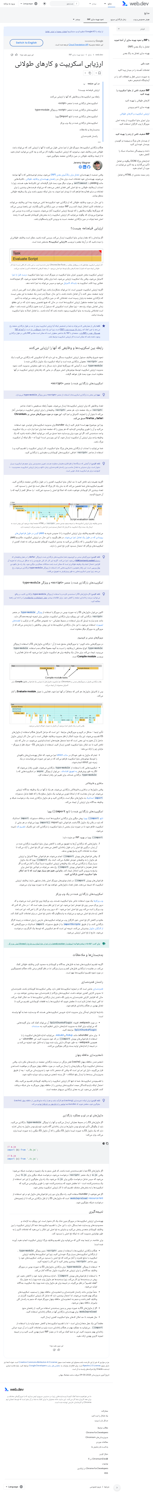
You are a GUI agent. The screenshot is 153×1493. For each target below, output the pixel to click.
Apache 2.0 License (92, 1365)
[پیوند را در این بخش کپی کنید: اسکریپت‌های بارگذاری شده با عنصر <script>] (48, 383)
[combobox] (64, 3)
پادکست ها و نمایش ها (99, 1446)
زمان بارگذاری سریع (118, 19)
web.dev (99, 54)
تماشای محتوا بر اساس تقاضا (56, 31)
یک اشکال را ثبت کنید (99, 1415)
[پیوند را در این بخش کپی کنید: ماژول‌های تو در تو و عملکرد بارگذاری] (60, 1115)
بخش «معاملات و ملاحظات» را (35, 597)
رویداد (87, 560)
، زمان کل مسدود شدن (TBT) (71, 329)
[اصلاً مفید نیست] (12, 55)
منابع (110, 3)
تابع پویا (93, 818)
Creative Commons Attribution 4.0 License (38, 1362)
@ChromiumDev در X (98, 1458)
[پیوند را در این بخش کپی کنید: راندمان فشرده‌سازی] (78, 982)
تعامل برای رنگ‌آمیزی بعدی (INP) (65, 174)
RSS (106, 1473)
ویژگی (31, 612)
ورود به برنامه (9, 3)
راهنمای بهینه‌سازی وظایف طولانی (41, 178)
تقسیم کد (21, 826)
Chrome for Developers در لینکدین (92, 1468)
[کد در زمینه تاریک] (103, 1143)
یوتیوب (105, 1463)
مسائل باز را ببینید (101, 1420)
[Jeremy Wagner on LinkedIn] (84, 167)
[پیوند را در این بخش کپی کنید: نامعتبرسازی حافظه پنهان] (72, 1055)
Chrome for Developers (97, 1432)
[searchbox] (132, 28)
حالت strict (62, 755)
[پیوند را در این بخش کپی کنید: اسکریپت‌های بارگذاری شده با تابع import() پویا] (44, 811)
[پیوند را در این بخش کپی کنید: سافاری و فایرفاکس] (82, 783)
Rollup (69, 1035)
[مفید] (16, 55)
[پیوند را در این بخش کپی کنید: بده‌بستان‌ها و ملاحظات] (70, 955)
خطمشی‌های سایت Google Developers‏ (44, 1365)
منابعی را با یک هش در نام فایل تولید (51, 1104)
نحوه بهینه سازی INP (95, 19)
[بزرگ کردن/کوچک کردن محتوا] (84, 84)
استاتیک (94, 797)
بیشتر (94, 3)
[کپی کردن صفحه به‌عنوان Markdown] (90, 73)
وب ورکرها (98, 900)
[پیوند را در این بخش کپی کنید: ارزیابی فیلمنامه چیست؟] (68, 228)
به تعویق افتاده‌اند (69, 771)
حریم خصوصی (95, 1487)
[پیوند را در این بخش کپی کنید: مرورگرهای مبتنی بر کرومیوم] (75, 637)
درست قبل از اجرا (19, 274)
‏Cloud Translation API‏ (78, 44)
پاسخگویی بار (35, 329)
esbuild (60, 1035)
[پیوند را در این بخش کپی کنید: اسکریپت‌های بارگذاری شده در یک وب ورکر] (53, 894)
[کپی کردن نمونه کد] (107, 1143)
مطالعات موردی (102, 1442)
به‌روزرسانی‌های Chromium (96, 1437)
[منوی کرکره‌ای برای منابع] (104, 3)
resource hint (86, 1198)
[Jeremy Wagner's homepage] (80, 167)
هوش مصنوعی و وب (141, 19)
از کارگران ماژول (96, 928)
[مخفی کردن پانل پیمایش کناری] (117, 1488)
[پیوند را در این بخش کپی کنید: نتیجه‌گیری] (86, 1212)
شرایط (106, 1487)
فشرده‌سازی (98, 988)
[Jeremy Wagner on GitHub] (88, 167)
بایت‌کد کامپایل (70, 283)
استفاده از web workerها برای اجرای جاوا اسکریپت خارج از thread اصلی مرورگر (41, 943)
